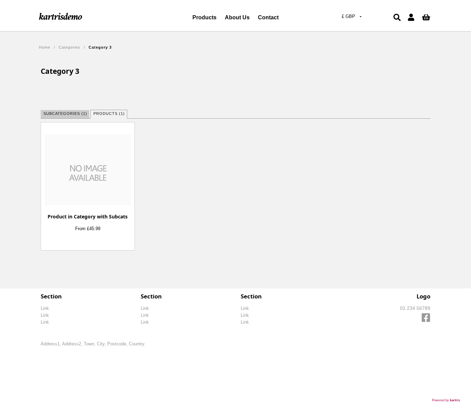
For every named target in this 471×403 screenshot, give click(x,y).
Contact (268, 17)
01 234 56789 (415, 308)
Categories (69, 47)
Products (204, 17)
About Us (237, 17)
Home (44, 47)
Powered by (446, 400)
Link (45, 308)
